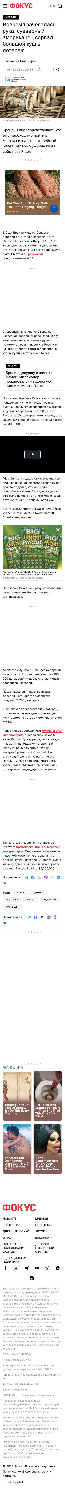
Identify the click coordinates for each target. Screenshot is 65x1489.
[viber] (47, 1268)
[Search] (60, 6)
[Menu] (5, 6)
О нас (7, 1237)
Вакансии (43, 1237)
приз (31, 899)
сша (21, 892)
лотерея (13, 899)
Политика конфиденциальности (25, 1471)
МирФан (10, 17)
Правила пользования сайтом (14, 1247)
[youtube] (36, 1268)
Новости (10, 1218)
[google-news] (57, 1268)
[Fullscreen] (58, 529)
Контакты (9, 1476)
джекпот (50, 899)
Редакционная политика (15, 1259)
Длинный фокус (16, 1231)
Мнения (41, 1218)
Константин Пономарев (19, 61)
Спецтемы (43, 1225)
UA (52, 6)
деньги (38, 892)
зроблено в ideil (14, 1482)
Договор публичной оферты (44, 1247)
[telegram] (26, 1268)
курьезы (13, 906)
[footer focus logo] (19, 1207)
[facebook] (5, 1268)
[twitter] (16, 1268)
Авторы (41, 1231)
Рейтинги (10, 1225)
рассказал (35, 254)
